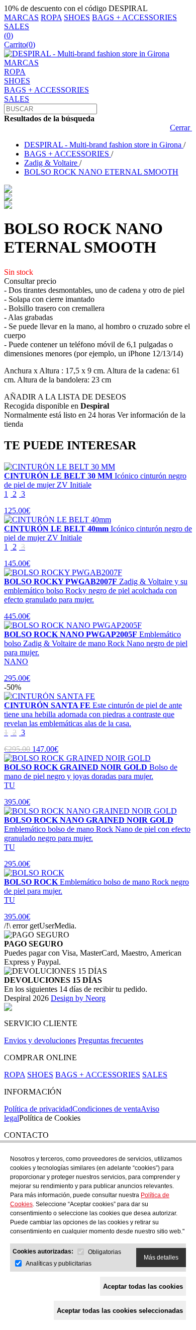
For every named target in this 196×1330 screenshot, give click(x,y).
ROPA (51, 17)
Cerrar (181, 127)
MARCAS (21, 17)
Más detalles (161, 1257)
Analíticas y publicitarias (58, 1263)
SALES (16, 26)
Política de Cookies (49, 1118)
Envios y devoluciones (40, 1040)
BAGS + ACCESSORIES (134, 17)
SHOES (77, 17)
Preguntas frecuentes (110, 1040)
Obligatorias (104, 1252)
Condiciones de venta (106, 1109)
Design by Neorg (78, 998)
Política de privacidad (38, 1109)
